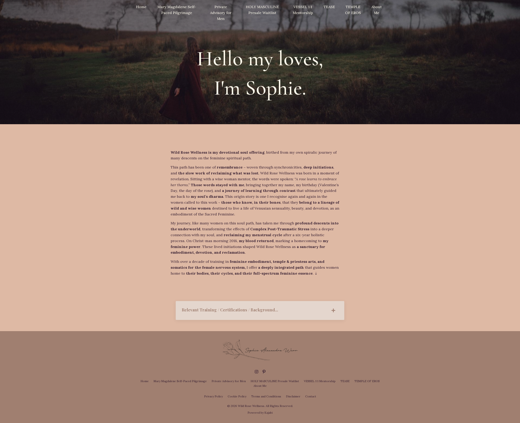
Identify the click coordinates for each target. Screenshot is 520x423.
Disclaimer (293, 396)
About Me (376, 9)
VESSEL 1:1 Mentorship (303, 9)
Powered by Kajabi (260, 412)
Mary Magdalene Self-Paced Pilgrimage (176, 9)
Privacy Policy (213, 396)
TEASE (329, 6)
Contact (310, 396)
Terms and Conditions (266, 396)
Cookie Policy (237, 396)
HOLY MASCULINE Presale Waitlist (262, 9)
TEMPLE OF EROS (353, 9)
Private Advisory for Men (220, 12)
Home (141, 6)
